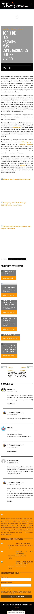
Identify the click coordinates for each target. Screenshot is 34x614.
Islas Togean (17, 127)
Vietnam (20, 29)
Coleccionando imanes (13, 460)
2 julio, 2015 (8, 278)
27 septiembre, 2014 (10, 338)
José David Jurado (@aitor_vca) (15, 412)
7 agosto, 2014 (9, 356)
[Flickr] (15, 611)
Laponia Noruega (25, 144)
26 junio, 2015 (8, 295)
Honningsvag (26, 142)
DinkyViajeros (10, 389)
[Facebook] (12, 611)
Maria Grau (10, 428)
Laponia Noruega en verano (17, 259)
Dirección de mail (16, 582)
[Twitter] (21, 611)
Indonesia (6, 29)
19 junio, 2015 (8, 312)
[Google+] (18, 611)
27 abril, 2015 (8, 329)
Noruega (13, 29)
